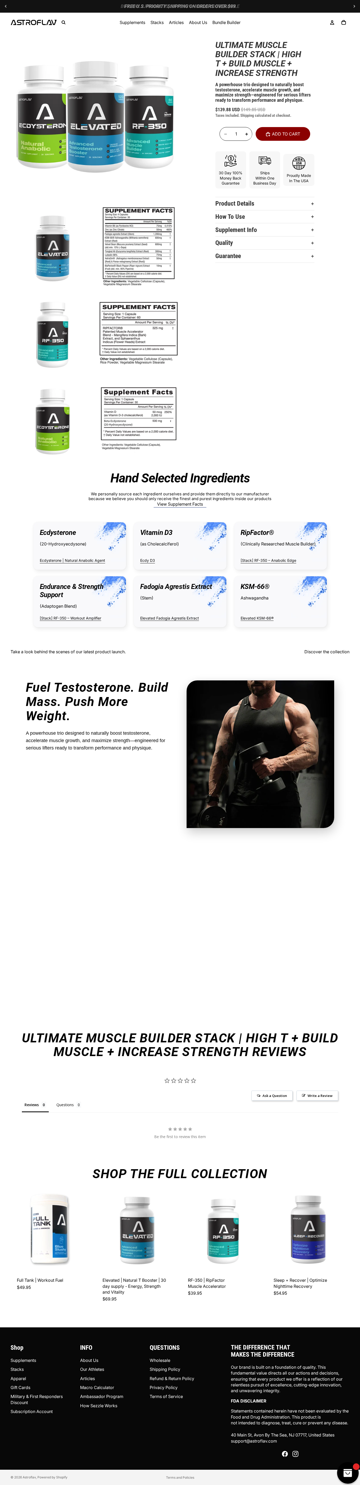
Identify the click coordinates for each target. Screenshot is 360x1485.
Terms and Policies (180, 1477)
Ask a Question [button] (274, 1095)
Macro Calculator (97, 1387)
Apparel (18, 1378)
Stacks (17, 1369)
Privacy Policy (164, 1387)
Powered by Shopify (52, 1477)
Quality (224, 243)
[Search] (63, 22)
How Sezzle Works (98, 1405)
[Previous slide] (6, 6)
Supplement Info (236, 230)
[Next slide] (354, 6)
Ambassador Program (101, 1396)
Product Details (234, 203)
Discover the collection (326, 651)
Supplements (23, 1360)
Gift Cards (20, 1387)
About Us (89, 1360)
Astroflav (29, 1477)
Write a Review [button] (320, 1095)
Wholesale (160, 1360)
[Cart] (343, 22)
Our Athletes (92, 1369)
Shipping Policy (165, 1369)
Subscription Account (32, 1411)
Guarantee (228, 256)
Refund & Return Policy (172, 1378)
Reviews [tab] (32, 1104)
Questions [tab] (65, 1104)
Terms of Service (166, 1396)
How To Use (230, 216)
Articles (87, 1378)
